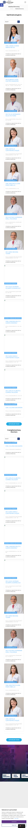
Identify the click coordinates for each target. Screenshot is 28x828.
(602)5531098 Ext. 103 (14, 50)
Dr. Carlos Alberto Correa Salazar (13, 391)
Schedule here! (14, 424)
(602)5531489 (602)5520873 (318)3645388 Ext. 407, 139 (14, 257)
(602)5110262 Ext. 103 (14, 188)
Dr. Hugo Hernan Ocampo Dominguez (13, 287)
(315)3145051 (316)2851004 (15, 410)
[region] (14, 818)
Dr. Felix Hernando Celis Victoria (13, 115)
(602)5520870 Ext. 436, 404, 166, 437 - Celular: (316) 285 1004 (14, 85)
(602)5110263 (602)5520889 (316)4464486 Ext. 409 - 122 (14, 154)
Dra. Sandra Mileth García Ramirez (13, 322)
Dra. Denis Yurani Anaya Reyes (12, 46)
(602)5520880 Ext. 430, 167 (15, 395)
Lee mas (16, 818)
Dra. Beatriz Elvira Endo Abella (13, 184)
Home (11, 8)
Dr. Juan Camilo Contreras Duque (12, 356)
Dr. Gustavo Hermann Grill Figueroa (14, 218)
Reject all (14, 825)
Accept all (14, 821)
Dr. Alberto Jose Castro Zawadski (12, 80)
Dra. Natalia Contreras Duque (12, 149)
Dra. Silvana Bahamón (14, 407)
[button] (1, 5)
